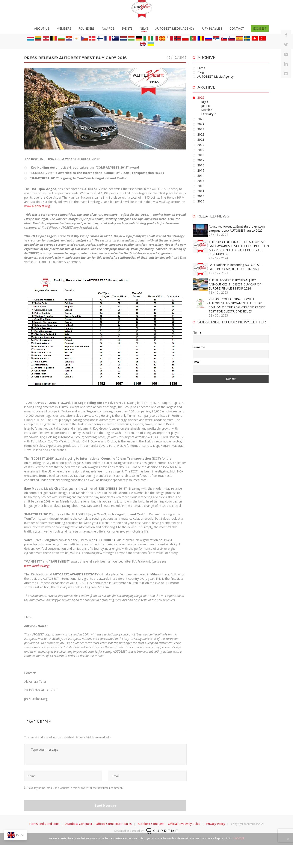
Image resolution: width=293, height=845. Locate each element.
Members (63, 28)
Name (197, 332)
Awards (108, 28)
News (144, 28)
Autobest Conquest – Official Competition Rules (98, 824)
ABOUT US (41, 28)
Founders (86, 28)
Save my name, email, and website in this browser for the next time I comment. (75, 788)
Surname (199, 347)
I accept (238, 838)
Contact (237, 28)
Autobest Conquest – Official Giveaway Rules (169, 824)
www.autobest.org (37, 206)
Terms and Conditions (44, 824)
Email (196, 362)
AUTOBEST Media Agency (174, 28)
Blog (200, 72)
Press (201, 68)
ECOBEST (260, 28)
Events (127, 28)
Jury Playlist (211, 28)
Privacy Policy (215, 824)
